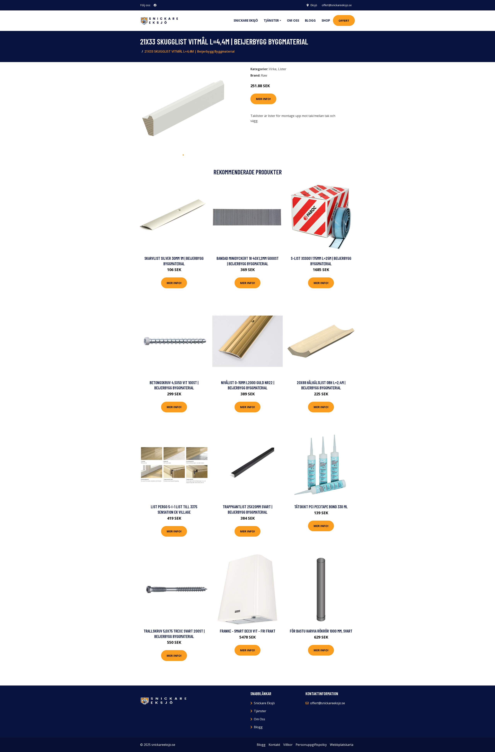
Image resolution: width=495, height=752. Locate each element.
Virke (273, 69)
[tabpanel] (183, 108)
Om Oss (259, 719)
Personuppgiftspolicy (311, 745)
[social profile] (155, 5)
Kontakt (274, 745)
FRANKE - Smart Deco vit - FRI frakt (247, 630)
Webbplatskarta (341, 745)
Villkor (288, 745)
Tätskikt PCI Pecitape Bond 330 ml (321, 506)
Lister (282, 69)
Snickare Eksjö (246, 20)
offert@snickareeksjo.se (337, 5)
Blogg (310, 20)
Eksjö (313, 5)
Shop (326, 20)
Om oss (293, 20)
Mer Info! (263, 99)
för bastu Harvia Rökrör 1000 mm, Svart (321, 630)
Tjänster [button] (271, 20)
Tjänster (260, 711)
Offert (344, 20)
